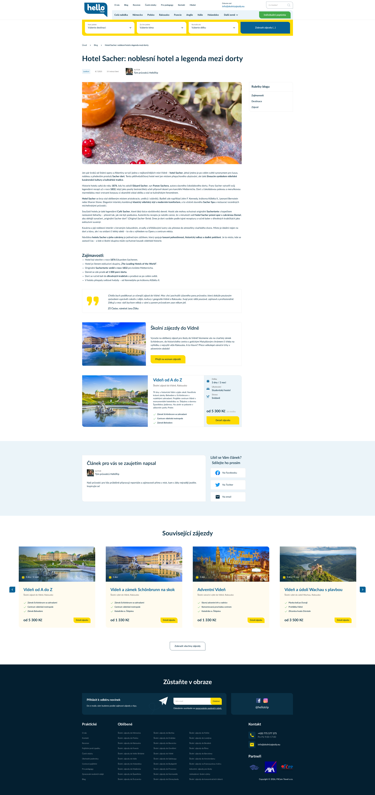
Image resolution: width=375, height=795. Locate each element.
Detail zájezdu (223, 420)
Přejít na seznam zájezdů (168, 359)
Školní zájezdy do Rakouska (129, 743)
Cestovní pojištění (89, 764)
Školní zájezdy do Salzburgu (165, 759)
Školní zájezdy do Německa (129, 733)
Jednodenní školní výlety (199, 774)
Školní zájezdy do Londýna (200, 738)
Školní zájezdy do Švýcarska (129, 779)
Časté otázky (150, 5)
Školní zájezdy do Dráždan (164, 738)
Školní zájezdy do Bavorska (165, 743)
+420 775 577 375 (267, 733)
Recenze (136, 5)
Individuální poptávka (275, 15)
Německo (138, 15)
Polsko (150, 15)
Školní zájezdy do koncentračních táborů (206, 779)
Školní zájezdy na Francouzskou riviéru (205, 764)
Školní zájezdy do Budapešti (165, 764)
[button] (231, 15)
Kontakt (181, 5)
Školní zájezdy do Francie (128, 748)
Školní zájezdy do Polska (128, 738)
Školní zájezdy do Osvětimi (165, 748)
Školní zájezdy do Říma (198, 748)
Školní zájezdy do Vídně (163, 754)
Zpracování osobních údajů (93, 774)
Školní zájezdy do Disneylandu (166, 779)
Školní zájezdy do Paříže (199, 733)
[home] (95, 10)
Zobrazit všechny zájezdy (188, 646)
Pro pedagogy (167, 5)
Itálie (200, 15)
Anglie (189, 15)
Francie (178, 15)
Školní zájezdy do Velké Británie (131, 754)
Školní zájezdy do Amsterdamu (202, 759)
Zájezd (255, 107)
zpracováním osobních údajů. (209, 708)
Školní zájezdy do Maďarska (129, 769)
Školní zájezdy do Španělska (129, 774)
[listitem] (57, 590)
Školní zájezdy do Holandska (129, 764)
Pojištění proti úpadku (91, 748)
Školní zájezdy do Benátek (200, 743)
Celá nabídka (121, 15)
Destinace (257, 101)
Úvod (84, 45)
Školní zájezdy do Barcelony (200, 754)
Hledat (193, 5)
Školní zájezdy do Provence (165, 769)
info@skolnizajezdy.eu (233, 6)
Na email (226, 497)
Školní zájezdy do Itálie (127, 759)
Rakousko (164, 15)
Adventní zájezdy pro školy (200, 769)
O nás (117, 5)
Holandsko (213, 15)
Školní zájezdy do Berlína (164, 733)
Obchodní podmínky (90, 759)
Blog (126, 5)
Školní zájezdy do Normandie (166, 774)
